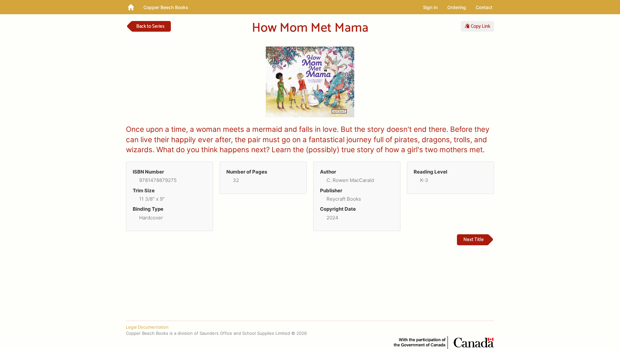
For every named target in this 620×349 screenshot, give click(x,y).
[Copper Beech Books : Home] (131, 7)
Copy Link (480, 26)
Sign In (430, 7)
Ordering (456, 7)
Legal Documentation (147, 327)
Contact (484, 7)
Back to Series (150, 26)
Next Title (473, 240)
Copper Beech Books (165, 7)
